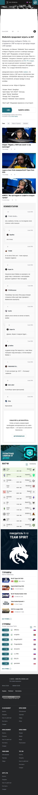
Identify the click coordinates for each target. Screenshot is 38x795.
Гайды (20, 717)
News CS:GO (5, 685)
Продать (4, 714)
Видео (20, 736)
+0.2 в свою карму (13, 116)
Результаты (33, 464)
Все (27, 464)
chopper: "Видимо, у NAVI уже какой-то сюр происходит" (16, 146)
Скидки (4, 724)
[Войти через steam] (35, 2)
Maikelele (25, 123)
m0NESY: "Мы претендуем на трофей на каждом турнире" (18, 197)
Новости (12, 7)
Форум (21, 733)
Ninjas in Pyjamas (16, 123)
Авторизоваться (19, 436)
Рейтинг (10, 691)
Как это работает (6, 717)
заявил (25, 72)
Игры (20, 721)
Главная (4, 7)
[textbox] (19, 222)
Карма (4, 691)
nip (8, 123)
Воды (20, 739)
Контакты (18, 691)
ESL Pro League (29, 61)
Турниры (28, 7)
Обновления (22, 711)
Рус (35, 626)
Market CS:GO (16, 685)
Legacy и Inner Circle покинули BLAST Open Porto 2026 (18, 171)
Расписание (22, 742)
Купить (4, 711)
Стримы (20, 7)
